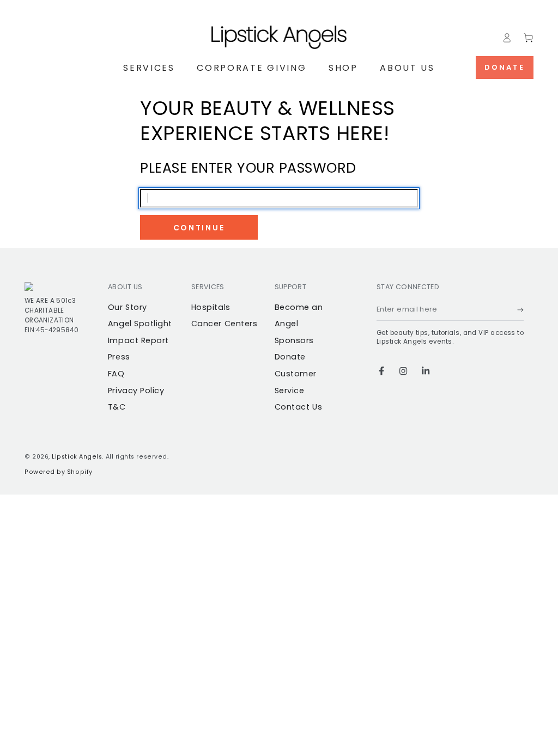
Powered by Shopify (59, 472)
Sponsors (294, 340)
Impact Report (138, 340)
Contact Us (298, 406)
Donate (504, 67)
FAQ (116, 373)
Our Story (127, 307)
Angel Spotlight (140, 323)
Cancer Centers (224, 323)
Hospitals (211, 307)
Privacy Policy (136, 390)
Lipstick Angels (77, 457)
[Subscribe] (520, 310)
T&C (117, 406)
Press (119, 356)
